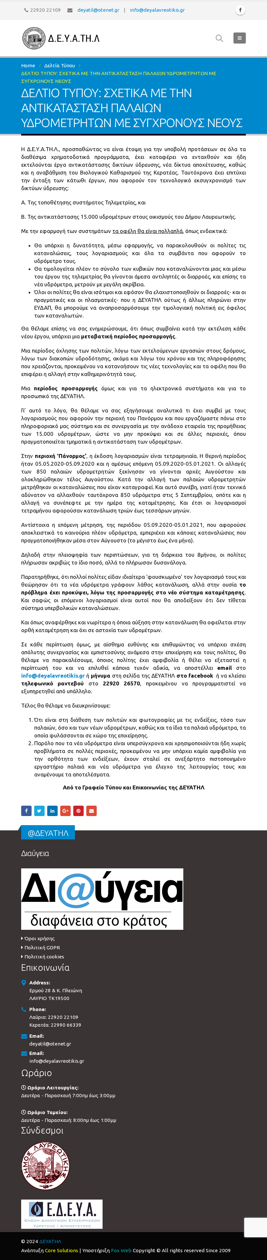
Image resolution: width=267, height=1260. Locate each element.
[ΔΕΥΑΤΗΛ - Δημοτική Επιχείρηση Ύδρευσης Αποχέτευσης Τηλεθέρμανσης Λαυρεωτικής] (62, 38)
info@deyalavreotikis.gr (157, 10)
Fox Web (121, 1250)
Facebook (26, 811)
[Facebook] (240, 10)
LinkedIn (52, 811)
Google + (65, 811)
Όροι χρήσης (39, 938)
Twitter (39, 811)
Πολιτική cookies (44, 956)
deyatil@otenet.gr (98, 10)
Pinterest (78, 811)
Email (91, 811)
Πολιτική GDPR (42, 947)
